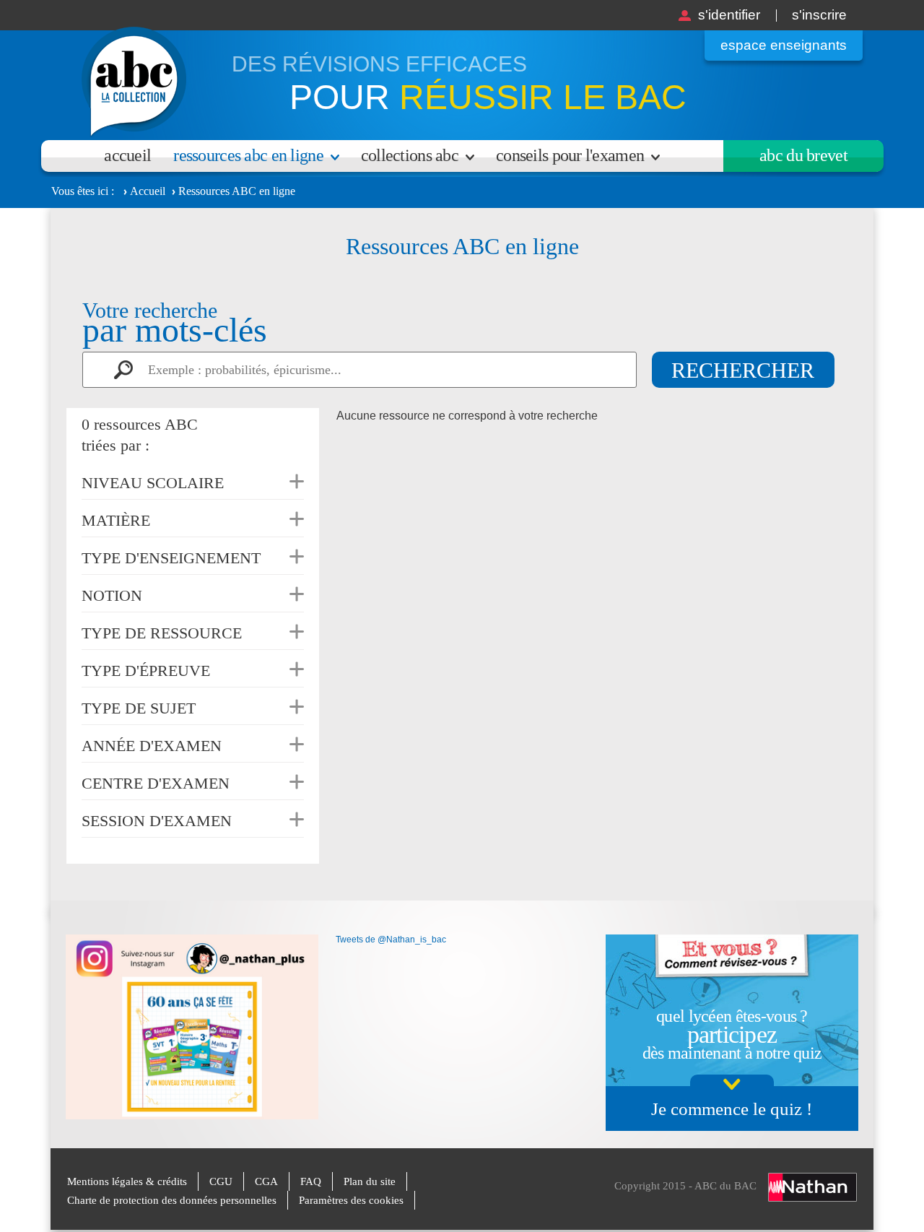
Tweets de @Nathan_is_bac (391, 939)
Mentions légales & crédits (127, 1181)
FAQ (310, 1181)
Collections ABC (409, 155)
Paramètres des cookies (351, 1200)
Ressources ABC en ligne (248, 155)
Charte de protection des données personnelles (171, 1200)
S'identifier (729, 14)
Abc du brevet (803, 155)
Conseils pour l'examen (570, 155)
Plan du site (370, 1181)
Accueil (127, 155)
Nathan (812, 1187)
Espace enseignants (783, 45)
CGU (220, 1181)
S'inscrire (819, 14)
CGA (266, 1181)
